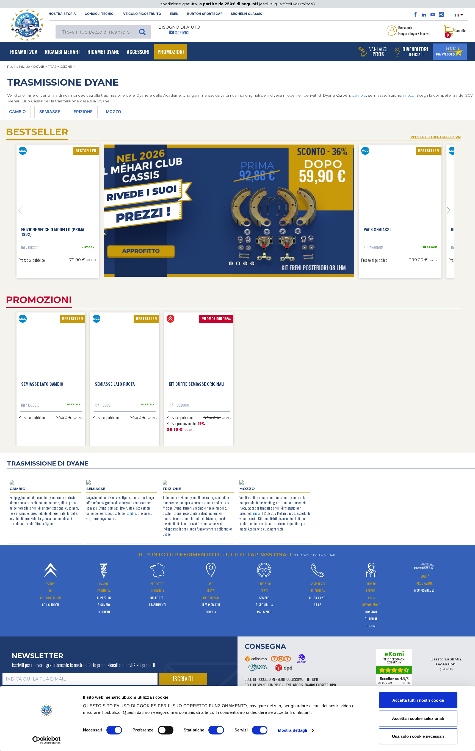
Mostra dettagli (292, 730)
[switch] (165, 730)
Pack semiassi (377, 229)
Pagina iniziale (18, 67)
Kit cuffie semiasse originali (196, 383)
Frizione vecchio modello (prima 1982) (52, 232)
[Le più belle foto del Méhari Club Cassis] (441, 15)
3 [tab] (245, 263)
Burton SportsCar (205, 14)
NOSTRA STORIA (62, 14)
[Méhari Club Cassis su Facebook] (415, 15)
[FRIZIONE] (165, 482)
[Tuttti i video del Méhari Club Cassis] (432, 15)
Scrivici (182, 32)
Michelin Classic (247, 14)
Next (448, 210)
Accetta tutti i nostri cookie (418, 700)
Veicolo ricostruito (142, 14)
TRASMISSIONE (60, 67)
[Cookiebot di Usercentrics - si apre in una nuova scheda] (47, 740)
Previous (20, 210)
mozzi (409, 95)
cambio (359, 95)
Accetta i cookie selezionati (418, 718)
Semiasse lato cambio (42, 383)
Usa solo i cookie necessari (418, 736)
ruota (256, 513)
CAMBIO (17, 111)
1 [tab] (231, 263)
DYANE (38, 67)
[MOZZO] (241, 482)
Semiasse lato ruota (115, 383)
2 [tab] (238, 263)
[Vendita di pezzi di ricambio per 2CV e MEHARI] (27, 25)
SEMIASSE (49, 111)
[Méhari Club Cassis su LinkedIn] (424, 15)
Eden (174, 14)
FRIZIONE (83, 111)
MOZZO (113, 111)
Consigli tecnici (99, 14)
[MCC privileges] (450, 51)
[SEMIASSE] (88, 482)
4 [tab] (252, 263)
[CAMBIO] (12, 482)
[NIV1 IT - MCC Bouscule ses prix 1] (229, 211)
